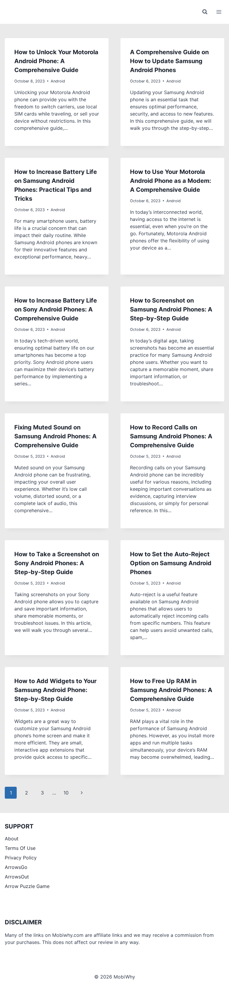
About (11, 839)
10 (66, 793)
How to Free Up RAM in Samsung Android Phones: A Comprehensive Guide (171, 689)
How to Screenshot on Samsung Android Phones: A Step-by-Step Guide (171, 309)
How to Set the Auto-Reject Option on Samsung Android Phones (170, 563)
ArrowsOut (17, 877)
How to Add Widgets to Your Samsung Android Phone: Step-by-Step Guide (55, 689)
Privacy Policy (21, 858)
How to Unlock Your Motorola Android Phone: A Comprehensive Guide (56, 61)
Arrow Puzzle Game (27, 886)
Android (58, 81)
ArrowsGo (16, 867)
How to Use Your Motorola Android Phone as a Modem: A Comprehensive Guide (170, 180)
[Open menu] (218, 11)
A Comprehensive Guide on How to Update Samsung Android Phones (169, 61)
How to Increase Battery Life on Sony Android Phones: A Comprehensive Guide (55, 309)
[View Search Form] (204, 12)
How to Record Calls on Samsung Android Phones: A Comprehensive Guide (171, 436)
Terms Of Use (20, 848)
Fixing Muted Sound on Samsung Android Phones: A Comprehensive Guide (55, 436)
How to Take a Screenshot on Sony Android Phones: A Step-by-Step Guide (56, 563)
